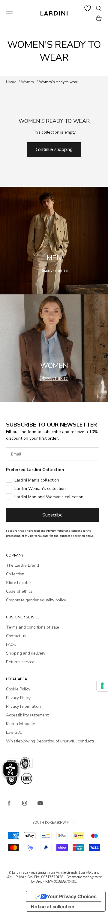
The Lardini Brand (22, 565)
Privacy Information (23, 706)
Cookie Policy (18, 689)
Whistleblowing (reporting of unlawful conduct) (50, 741)
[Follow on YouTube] (40, 803)
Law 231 (14, 732)
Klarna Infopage (20, 724)
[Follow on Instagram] (25, 803)
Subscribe (52, 515)
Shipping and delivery (25, 653)
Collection (15, 574)
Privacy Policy (18, 698)
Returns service (20, 662)
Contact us (16, 636)
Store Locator (18, 583)
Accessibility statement (27, 715)
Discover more (54, 270)
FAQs (11, 644)
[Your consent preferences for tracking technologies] (102, 685)
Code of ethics (19, 591)
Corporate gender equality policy (36, 600)
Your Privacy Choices (72, 896)
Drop (38, 881)
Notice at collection (52, 907)
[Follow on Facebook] (9, 803)
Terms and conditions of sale (32, 627)
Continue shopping (54, 149)
